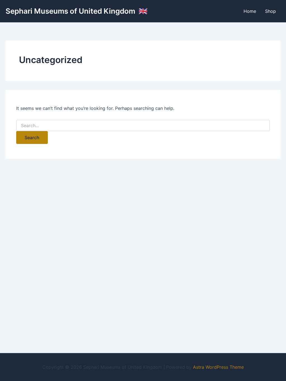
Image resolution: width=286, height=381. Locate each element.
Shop (270, 11)
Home (250, 11)
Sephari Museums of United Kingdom (71, 11)
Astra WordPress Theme (218, 367)
